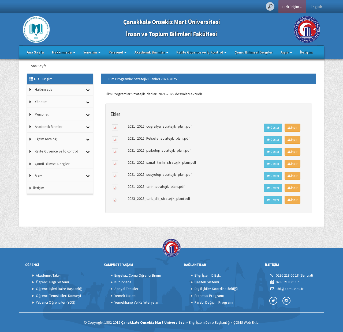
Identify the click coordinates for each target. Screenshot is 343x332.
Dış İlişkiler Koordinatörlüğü (216, 288)
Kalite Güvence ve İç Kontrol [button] (200, 52)
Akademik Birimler (48, 126)
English (316, 6)
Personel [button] (116, 52)
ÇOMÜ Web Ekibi (246, 322)
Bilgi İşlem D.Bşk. (208, 275)
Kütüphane (123, 282)
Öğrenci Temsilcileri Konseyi (58, 295)
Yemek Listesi (125, 295)
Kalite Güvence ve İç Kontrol (56, 151)
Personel (42, 114)
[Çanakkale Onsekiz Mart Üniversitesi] (307, 28)
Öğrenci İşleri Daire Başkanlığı (59, 288)
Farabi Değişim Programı (214, 302)
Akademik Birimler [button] (150, 52)
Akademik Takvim (50, 275)
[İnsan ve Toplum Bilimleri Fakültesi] (36, 28)
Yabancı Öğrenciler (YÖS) (55, 302)
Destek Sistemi (207, 282)
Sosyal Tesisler (126, 288)
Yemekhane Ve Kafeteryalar (136, 302)
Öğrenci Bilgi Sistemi (52, 282)
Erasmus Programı (209, 295)
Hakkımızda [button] (62, 52)
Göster (274, 127)
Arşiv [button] (285, 52)
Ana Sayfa (35, 52)
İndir (293, 127)
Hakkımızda (44, 89)
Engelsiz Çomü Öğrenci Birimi (137, 275)
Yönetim (41, 102)
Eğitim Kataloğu (46, 139)
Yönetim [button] (90, 52)
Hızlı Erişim (291, 6)
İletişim (306, 52)
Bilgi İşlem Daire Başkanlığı (209, 322)
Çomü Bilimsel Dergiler (253, 52)
